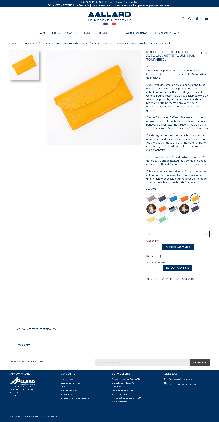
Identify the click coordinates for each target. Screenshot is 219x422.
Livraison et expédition (123, 390)
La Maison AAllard (167, 33)
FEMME (87, 33)
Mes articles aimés (69, 394)
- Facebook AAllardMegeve (179, 379)
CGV (63, 386)
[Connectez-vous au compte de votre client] (199, 18)
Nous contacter (119, 401)
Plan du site (15, 395)
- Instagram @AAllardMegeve (181, 384)
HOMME (103, 33)
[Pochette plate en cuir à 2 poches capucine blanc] (201, 52)
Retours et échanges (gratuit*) (127, 398)
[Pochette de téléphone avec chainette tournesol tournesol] (195, 198)
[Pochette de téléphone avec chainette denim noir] (173, 209)
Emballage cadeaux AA (123, 382)
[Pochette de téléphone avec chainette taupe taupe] (207, 52)
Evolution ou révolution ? (21, 389)
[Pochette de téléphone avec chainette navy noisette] (195, 209)
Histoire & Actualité (22, 386)
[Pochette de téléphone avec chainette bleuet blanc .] (173, 198)
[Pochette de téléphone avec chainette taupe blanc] (151, 198)
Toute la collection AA (131, 33)
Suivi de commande (70, 382)
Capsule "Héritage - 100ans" (56, 33)
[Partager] (160, 256)
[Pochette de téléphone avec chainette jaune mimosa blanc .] (151, 219)
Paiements (117, 386)
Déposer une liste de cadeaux (75, 398)
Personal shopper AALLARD (126, 379)
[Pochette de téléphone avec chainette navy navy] (162, 198)
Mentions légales (69, 390)
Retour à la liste (178, 267)
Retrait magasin (120, 394)
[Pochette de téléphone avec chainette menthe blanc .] (162, 219)
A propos (13, 392)
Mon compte (67, 379)
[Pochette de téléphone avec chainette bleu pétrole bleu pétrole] (184, 209)
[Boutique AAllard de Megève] (109, 18)
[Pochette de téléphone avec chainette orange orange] (162, 209)
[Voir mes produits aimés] (183, 18)
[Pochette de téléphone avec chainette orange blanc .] (184, 198)
